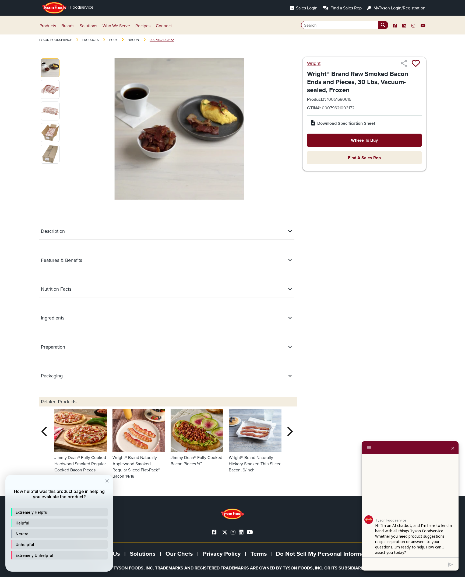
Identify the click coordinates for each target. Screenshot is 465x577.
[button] (59, 512)
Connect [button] (164, 26)
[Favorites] (415, 63)
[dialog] (59, 523)
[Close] (453, 448)
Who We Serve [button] (116, 26)
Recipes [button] (142, 26)
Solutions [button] (88, 26)
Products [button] (48, 26)
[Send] (451, 564)
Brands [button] (67, 26)
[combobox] (344, 25)
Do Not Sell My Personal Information (325, 553)
